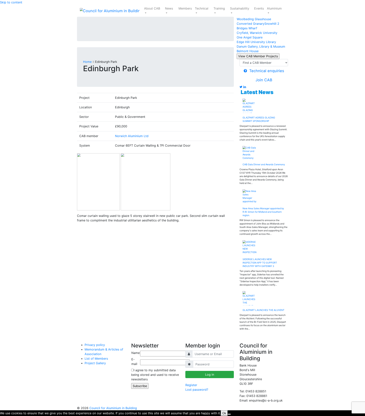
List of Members (96, 358)
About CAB (152, 8)
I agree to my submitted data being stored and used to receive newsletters (155, 374)
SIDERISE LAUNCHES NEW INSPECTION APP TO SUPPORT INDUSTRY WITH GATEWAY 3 (260, 262)
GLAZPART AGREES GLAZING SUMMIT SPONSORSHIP (259, 119)
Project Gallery (95, 363)
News (169, 8)
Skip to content (11, 2)
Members (185, 8)
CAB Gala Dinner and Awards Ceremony (264, 164)
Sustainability (239, 8)
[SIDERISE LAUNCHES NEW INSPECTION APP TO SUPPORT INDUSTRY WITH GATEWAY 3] (264, 247)
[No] (229, 414)
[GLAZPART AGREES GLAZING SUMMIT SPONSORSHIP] (264, 105)
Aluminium (274, 8)
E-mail (134, 361)
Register (191, 385)
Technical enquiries (265, 71)
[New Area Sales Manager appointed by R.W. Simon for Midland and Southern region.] (264, 196)
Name (135, 353)
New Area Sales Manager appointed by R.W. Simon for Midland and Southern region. (263, 212)
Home (87, 62)
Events (259, 8)
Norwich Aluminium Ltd (131, 136)
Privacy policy (95, 345)
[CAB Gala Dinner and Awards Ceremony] (264, 153)
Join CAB (264, 80)
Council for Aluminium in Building (113, 408)
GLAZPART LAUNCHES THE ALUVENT (263, 310)
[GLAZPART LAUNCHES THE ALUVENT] (264, 298)
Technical (201, 8)
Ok (224, 413)
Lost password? (196, 389)
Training (219, 8)
